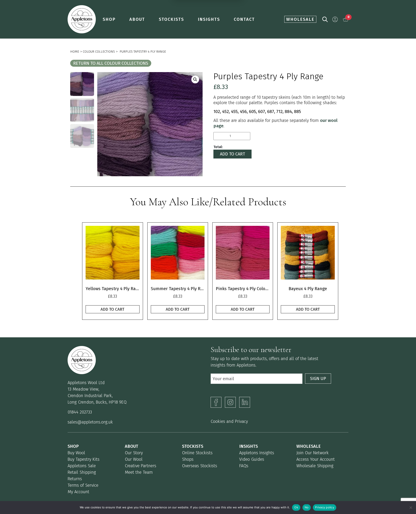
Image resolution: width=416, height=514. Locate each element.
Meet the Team (139, 472)
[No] (410, 507)
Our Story (134, 452)
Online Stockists (197, 452)
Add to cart (232, 154)
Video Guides (251, 459)
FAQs (243, 465)
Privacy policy (324, 507)
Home (74, 51)
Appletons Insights (256, 452)
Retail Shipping (82, 472)
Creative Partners (140, 465)
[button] (335, 19)
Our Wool (134, 459)
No (307, 507)
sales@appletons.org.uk (90, 422)
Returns (75, 478)
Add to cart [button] (112, 309)
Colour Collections (99, 51)
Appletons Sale (82, 465)
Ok (296, 507)
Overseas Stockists (199, 465)
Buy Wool (76, 452)
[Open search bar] (325, 19)
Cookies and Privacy (229, 421)
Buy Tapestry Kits (83, 459)
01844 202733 (80, 412)
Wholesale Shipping (314, 465)
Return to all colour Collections (110, 63)
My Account (78, 491)
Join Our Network (312, 452)
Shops (187, 459)
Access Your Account (315, 459)
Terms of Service (83, 485)
